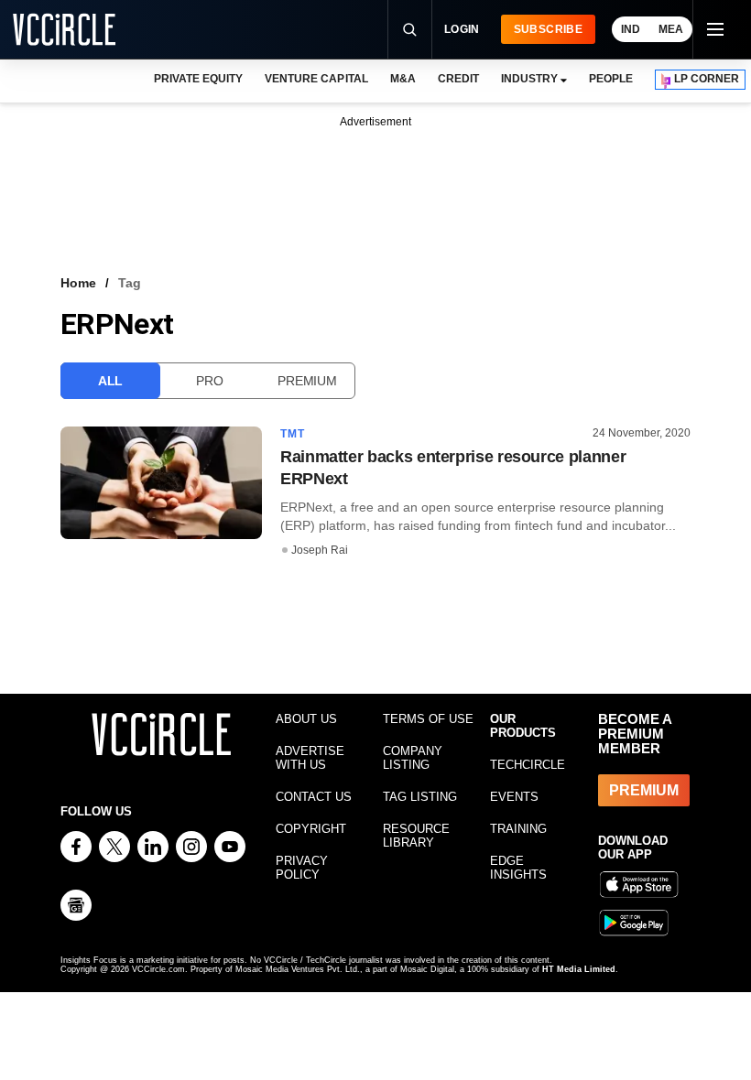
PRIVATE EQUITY (198, 78)
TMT (293, 433)
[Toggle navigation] (714, 29)
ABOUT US (306, 719)
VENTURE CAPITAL (316, 78)
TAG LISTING (420, 797)
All (110, 380)
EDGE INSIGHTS (518, 867)
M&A (403, 78)
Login (462, 29)
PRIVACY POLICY (302, 867)
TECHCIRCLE (527, 765)
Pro (209, 380)
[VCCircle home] (64, 29)
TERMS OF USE (428, 719)
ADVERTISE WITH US (310, 758)
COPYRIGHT (311, 829)
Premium (307, 380)
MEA (670, 29)
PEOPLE (611, 78)
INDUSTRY (529, 78)
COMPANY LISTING (412, 758)
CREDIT (458, 78)
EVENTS (514, 797)
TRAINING (518, 829)
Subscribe (548, 29)
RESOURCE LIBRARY (416, 835)
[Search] (409, 29)
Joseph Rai (319, 550)
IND (630, 29)
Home (78, 282)
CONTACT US (314, 797)
